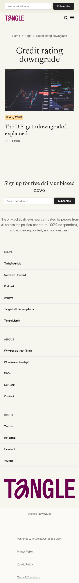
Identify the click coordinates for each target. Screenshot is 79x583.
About (9, 339)
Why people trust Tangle (18, 350)
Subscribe (63, 6)
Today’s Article (12, 263)
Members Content (15, 275)
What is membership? (16, 362)
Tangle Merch (12, 320)
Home (16, 36)
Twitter (8, 426)
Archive (8, 298)
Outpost (48, 538)
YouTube (9, 460)
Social (9, 415)
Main (8, 252)
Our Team (9, 385)
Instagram (10, 437)
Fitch (16, 141)
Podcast (9, 286)
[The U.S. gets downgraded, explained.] (39, 90)
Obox (59, 538)
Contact (9, 396)
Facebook (10, 449)
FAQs (7, 373)
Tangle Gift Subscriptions (19, 309)
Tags (28, 36)
